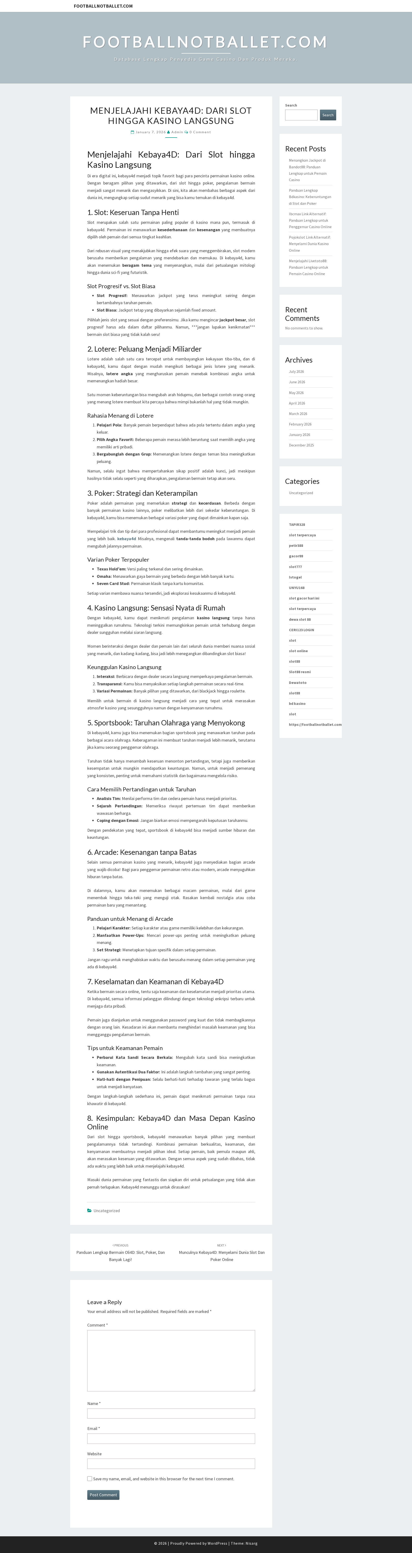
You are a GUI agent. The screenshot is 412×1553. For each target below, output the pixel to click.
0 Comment (200, 132)
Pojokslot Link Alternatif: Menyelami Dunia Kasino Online (310, 243)
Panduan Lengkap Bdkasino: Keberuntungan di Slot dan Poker (310, 196)
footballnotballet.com (103, 6)
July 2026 (296, 371)
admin (177, 132)
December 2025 (301, 445)
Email (93, 1428)
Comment (97, 1325)
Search (291, 105)
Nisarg (252, 1543)
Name (94, 1403)
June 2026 (297, 381)
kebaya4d (126, 538)
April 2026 (297, 403)
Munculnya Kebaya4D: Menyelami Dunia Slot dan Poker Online (222, 1252)
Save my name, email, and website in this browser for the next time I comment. (163, 1478)
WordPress (217, 1543)
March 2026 (298, 413)
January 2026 (299, 434)
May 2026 (296, 392)
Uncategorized (106, 1210)
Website (94, 1453)
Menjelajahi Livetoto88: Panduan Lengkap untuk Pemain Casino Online (308, 267)
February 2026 (300, 424)
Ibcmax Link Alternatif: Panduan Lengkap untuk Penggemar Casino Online (310, 220)
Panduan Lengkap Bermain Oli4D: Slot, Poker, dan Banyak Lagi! (120, 1252)
